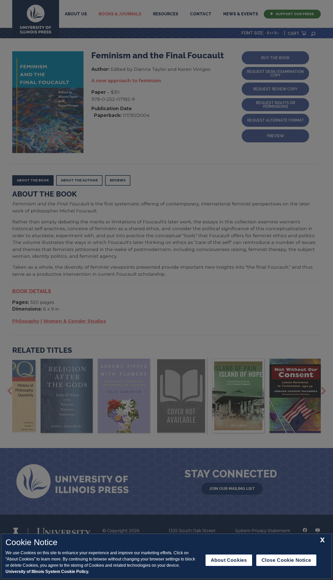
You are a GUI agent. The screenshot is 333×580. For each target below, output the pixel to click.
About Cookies (229, 560)
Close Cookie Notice (286, 560)
